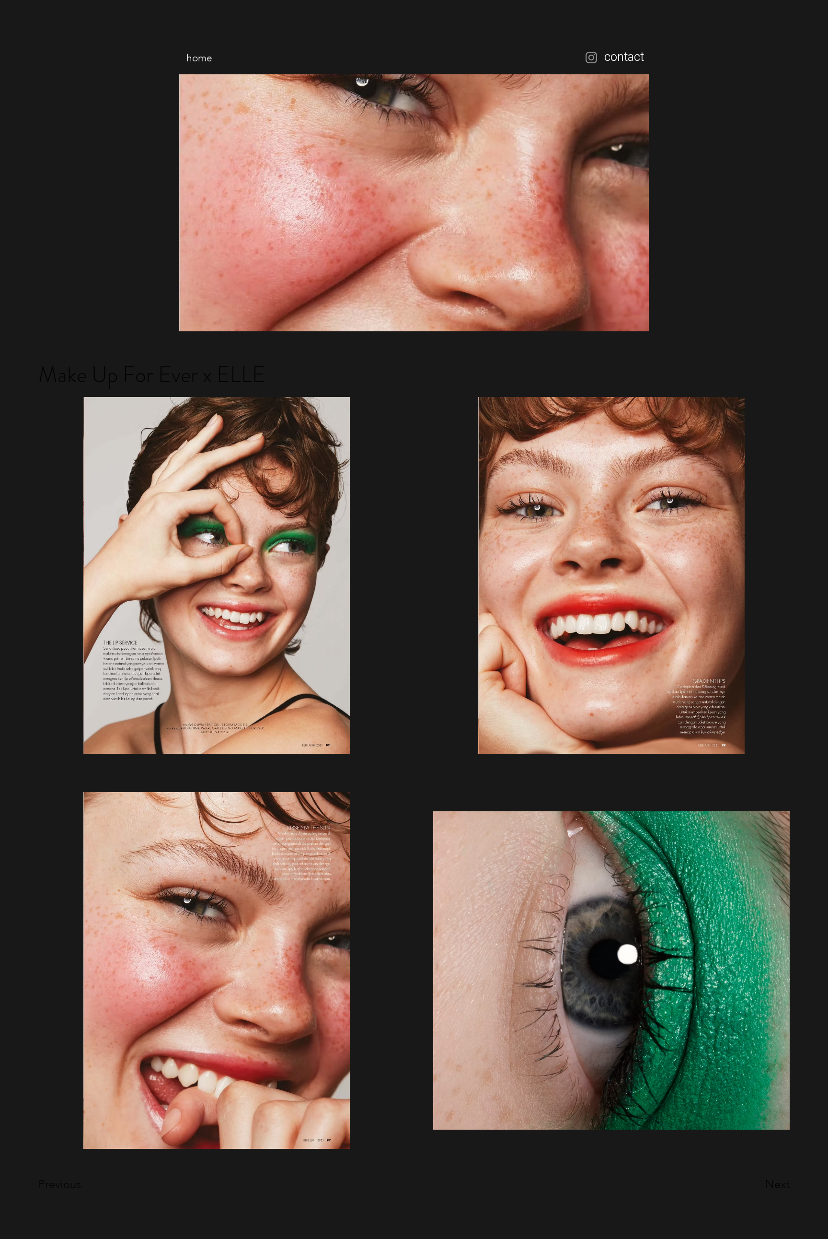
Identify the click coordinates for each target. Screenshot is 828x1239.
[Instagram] (591, 57)
